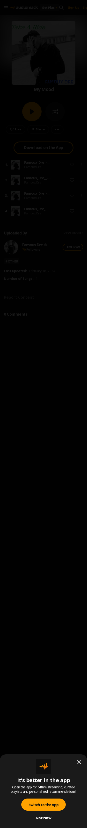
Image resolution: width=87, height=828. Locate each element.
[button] (43, 414)
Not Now (43, 817)
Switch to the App (43, 804)
